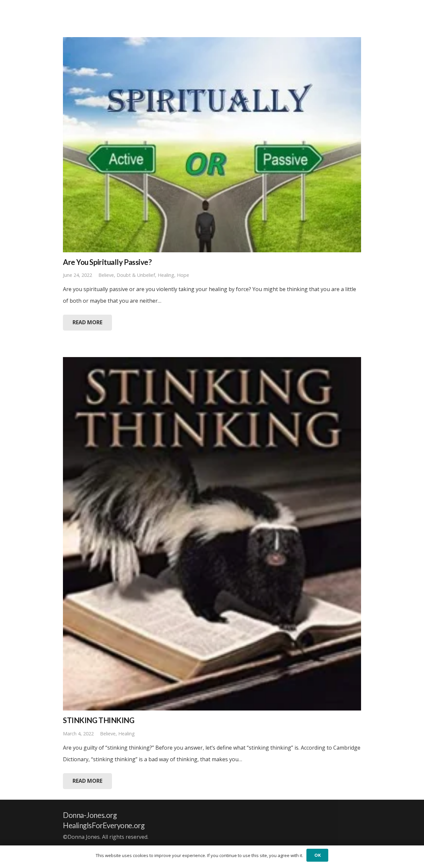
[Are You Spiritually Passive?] (212, 144)
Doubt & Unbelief (136, 275)
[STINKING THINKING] (212, 534)
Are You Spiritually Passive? (107, 262)
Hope (183, 275)
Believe (106, 275)
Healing (166, 275)
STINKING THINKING (98, 720)
